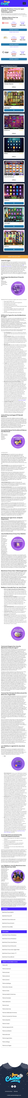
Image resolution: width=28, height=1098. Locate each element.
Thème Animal (6, 976)
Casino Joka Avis (14, 46)
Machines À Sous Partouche (9, 946)
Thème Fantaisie (6, 998)
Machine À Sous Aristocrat (8, 919)
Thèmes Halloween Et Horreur (9, 1012)
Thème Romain (6, 1034)
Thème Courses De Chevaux (9, 1016)
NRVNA (6, 153)
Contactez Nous (8, 1091)
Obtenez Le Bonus (13, 29)
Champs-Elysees (8, 84)
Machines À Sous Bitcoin (8, 957)
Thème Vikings (6, 1042)
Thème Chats (5, 990)
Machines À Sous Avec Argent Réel (10, 949)
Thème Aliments (6, 1001)
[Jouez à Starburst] (14, 203)
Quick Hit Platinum (9, 177)
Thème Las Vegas (6, 1045)
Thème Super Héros (7, 1038)
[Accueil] (5, 3)
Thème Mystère (6, 1020)
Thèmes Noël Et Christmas (9, 994)
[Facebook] (12, 1086)
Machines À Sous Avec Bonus (9, 942)
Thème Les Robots (6, 1031)
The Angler (7, 223)
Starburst (6, 200)
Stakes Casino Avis (13, 32)
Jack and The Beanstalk (7, 107)
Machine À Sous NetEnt (8, 912)
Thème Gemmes (6, 1009)
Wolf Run (6, 246)
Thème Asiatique (6, 983)
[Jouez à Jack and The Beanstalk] (14, 110)
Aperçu (14, 87)
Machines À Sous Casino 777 (9, 953)
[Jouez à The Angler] (14, 226)
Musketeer (7, 130)
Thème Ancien (6, 972)
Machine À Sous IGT (7, 916)
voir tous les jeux (14, 257)
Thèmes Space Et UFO (7, 1027)
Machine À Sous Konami (8, 923)
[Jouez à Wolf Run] (14, 249)
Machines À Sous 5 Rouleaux (9, 938)
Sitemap (16, 1091)
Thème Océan (6, 1023)
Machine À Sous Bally (7, 927)
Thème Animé (5, 979)
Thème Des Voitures (7, 987)
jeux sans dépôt (22, 400)
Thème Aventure (6, 968)
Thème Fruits (5, 1005)
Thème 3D (4, 965)
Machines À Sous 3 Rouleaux (9, 935)
